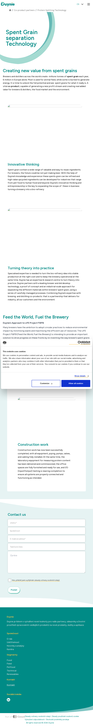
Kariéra (10, 649)
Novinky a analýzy (15, 645)
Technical (11, 670)
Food (9, 660)
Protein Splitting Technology (51, 10)
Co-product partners (24, 10)
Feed (9, 663)
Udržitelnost (13, 642)
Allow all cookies (76, 383)
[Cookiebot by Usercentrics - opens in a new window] (79, 342)
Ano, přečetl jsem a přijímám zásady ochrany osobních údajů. (36, 580)
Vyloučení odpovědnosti (35, 719)
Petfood (11, 667)
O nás (9, 639)
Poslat (14, 590)
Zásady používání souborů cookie (65, 716)
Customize (44, 383)
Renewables (13, 674)
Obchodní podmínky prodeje (57, 719)
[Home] (15, 720)
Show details (79, 376)
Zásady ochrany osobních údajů (38, 716)
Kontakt (11, 685)
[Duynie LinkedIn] (8, 699)
